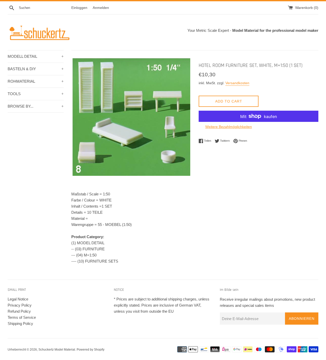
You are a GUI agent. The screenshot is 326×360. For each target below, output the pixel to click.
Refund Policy (19, 311)
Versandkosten (237, 83)
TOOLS (36, 94)
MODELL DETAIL (36, 56)
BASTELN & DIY (36, 69)
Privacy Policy (20, 305)
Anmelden (101, 8)
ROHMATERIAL (36, 81)
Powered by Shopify (90, 349)
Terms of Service (22, 317)
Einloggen (79, 8)
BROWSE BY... (36, 106)
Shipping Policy (20, 323)
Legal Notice (18, 299)
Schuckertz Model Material (56, 349)
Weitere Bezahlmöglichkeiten (228, 127)
